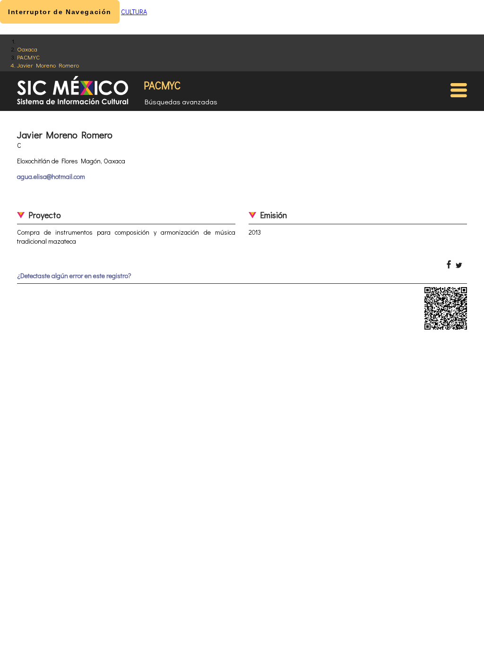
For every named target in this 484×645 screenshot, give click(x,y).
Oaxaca (27, 49)
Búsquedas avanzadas (181, 101)
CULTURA (134, 11)
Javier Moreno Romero (48, 65)
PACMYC (28, 57)
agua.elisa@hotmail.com (51, 176)
